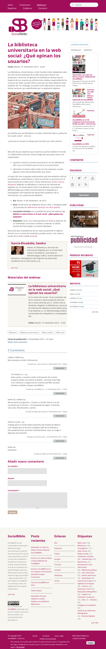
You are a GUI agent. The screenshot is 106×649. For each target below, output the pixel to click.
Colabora (27, 8)
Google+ (85, 178)
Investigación (83, 548)
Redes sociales (47, 332)
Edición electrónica (89, 575)
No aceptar (20, 647)
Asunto (11, 478)
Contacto (42, 8)
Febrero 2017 (75, 298)
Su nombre (13, 466)
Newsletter (84, 195)
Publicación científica (86, 556)
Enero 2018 (74, 294)
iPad (20, 236)
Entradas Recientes (79, 44)
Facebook (72, 178)
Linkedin (72, 184)
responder (60, 368)
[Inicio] (18, 35)
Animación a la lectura (86, 597)
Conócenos (24, 5)
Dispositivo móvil (84, 589)
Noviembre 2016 (75, 306)
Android (33, 236)
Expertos (12, 8)
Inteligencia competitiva (87, 605)
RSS (55, 543)
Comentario (14, 490)
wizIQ (51, 221)
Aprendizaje (86, 578)
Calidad (84, 594)
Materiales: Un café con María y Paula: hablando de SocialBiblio (84, 77)
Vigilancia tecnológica (86, 583)
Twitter (79, 178)
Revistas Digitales (88, 616)
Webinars (41, 5)
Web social (60, 332)
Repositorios (82, 562)
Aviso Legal (59, 636)
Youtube (92, 178)
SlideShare (79, 184)
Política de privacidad (48, 639)
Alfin (83, 600)
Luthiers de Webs (79, 638)
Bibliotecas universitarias (29, 332)
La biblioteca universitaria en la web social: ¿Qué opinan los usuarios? (47, 289)
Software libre (87, 559)
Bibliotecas (13, 332)
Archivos (85, 586)
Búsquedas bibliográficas (87, 591)
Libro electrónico (88, 572)
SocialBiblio (12, 609)
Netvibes (93, 600)
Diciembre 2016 (75, 302)
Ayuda (34, 636)
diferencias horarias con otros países (43, 207)
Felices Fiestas (36, 590)
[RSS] (85, 184)
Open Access (82, 551)
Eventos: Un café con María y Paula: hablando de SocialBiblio (41, 561)
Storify (56, 581)
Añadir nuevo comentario (17, 342)
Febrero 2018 (75, 290)
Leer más (14, 268)
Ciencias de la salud (85, 581)
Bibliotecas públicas (89, 570)
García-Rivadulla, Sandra (28, 243)
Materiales (76, 50)
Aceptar (91, 643)
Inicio (10, 5)
